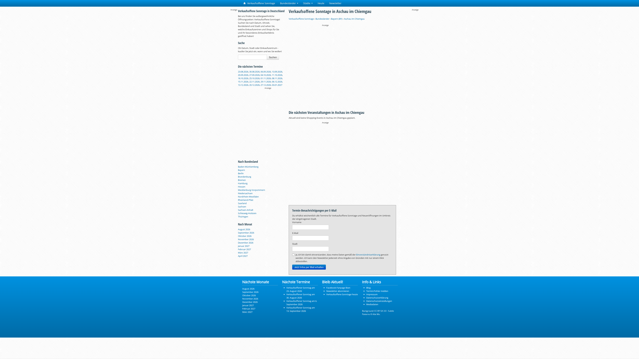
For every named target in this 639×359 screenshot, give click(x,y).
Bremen (242, 180)
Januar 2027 (243, 245)
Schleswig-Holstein (247, 213)
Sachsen (242, 206)
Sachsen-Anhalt (245, 209)
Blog (368, 287)
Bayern (241, 170)
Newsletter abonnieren (337, 291)
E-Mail (295, 233)
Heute (321, 3)
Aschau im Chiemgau (354, 18)
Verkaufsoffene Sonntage (261, 3)
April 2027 (243, 255)
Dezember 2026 (245, 242)
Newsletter (335, 3)
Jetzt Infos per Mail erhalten (309, 267)
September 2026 (246, 232)
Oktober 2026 (244, 236)
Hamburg (242, 183)
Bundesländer (288, 3)
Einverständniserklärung (368, 254)
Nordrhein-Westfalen (248, 196)
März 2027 (243, 252)
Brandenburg (244, 176)
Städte (307, 3)
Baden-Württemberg (248, 166)
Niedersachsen (245, 193)
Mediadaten (372, 304)
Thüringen (243, 216)
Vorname (296, 222)
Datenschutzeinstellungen (379, 300)
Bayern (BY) (336, 18)
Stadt (295, 243)
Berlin (241, 173)
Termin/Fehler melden (377, 291)
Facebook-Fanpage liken (338, 287)
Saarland (242, 203)
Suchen (273, 57)
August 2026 (244, 229)
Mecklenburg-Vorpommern (251, 189)
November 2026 (246, 239)
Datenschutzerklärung (377, 297)
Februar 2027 (244, 249)
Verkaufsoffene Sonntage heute (342, 294)
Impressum (372, 294)
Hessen (241, 186)
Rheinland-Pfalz (245, 199)
